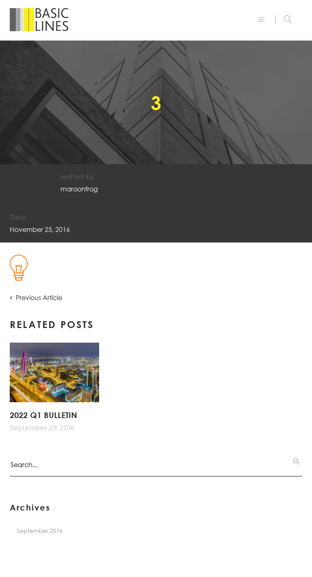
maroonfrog (79, 188)
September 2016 (40, 530)
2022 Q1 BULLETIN (43, 415)
